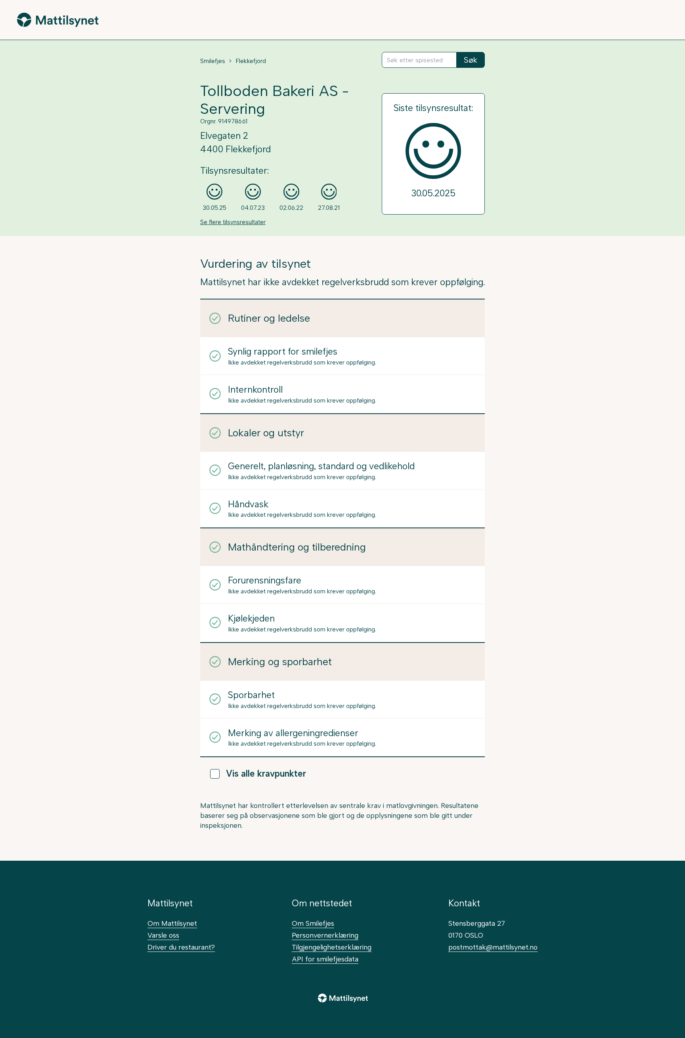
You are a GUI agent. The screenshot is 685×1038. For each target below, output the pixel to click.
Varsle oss (163, 935)
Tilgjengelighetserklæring (331, 947)
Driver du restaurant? (181, 947)
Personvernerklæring (325, 935)
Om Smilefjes (313, 923)
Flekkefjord (250, 61)
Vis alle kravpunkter (266, 773)
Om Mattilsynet (172, 923)
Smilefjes (212, 61)
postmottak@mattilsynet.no (493, 947)
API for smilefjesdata (325, 959)
